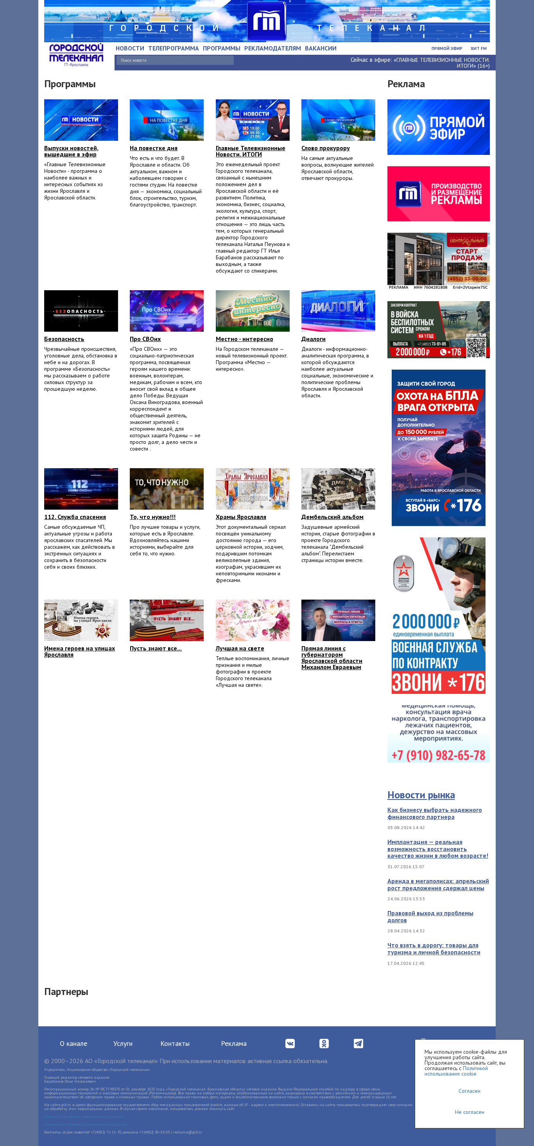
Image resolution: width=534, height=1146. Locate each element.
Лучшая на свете (240, 648)
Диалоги (313, 339)
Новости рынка (421, 794)
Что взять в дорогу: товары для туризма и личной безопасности (433, 948)
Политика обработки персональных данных (83, 1116)
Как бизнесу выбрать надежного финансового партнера (434, 813)
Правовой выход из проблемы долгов (430, 916)
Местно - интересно (244, 339)
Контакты (175, 1043)
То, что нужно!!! (153, 517)
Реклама (234, 1043)
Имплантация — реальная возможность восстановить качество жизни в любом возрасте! (437, 848)
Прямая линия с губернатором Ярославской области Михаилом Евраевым (331, 657)
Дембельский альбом (332, 517)
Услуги (123, 1043)
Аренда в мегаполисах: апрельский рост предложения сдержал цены (438, 884)
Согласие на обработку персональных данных (85, 1124)
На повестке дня (153, 148)
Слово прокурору (325, 148)
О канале (73, 1043)
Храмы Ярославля (241, 517)
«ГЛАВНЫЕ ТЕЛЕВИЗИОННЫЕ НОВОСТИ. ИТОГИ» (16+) (442, 62)
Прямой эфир (447, 48)
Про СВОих (145, 339)
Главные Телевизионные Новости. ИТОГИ (250, 151)
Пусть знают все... (156, 648)
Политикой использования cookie (456, 1071)
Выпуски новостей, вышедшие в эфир (71, 151)
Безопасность (64, 339)
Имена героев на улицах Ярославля (79, 651)
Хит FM (479, 48)
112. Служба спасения (75, 517)
